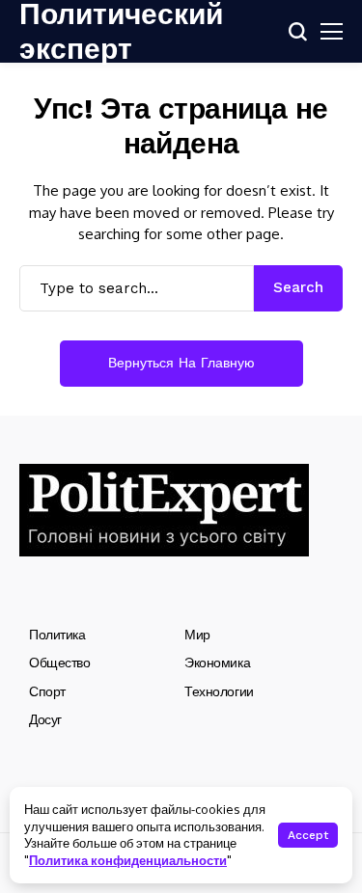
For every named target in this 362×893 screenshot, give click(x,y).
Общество (60, 662)
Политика (57, 634)
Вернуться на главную (181, 362)
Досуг (45, 719)
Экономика (217, 662)
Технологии (219, 691)
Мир (197, 634)
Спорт (47, 691)
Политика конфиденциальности (128, 860)
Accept (308, 835)
